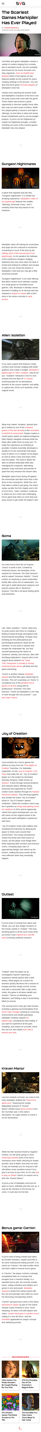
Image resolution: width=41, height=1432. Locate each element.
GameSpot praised (10, 1158)
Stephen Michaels (11, 28)
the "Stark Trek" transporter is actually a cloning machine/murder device (18, 663)
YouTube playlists (27, 85)
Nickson (5, 783)
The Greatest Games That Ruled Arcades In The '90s (9, 1416)
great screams (27, 1109)
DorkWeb (6, 1319)
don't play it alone (9, 698)
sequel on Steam (18, 293)
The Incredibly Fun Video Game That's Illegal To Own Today (29, 1416)
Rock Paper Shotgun (11, 1012)
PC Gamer (28, 379)
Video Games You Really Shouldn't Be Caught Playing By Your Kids (9, 1383)
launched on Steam (10, 1305)
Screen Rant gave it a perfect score (23, 1313)
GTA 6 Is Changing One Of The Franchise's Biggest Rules (29, 1383)
